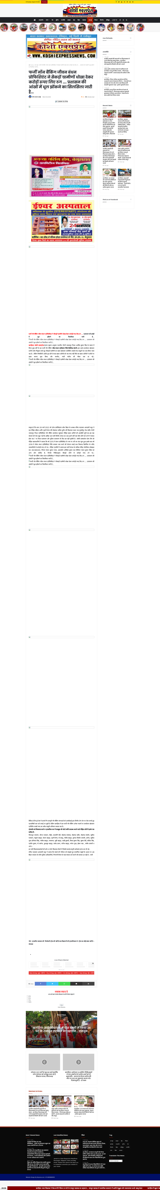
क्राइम (69, 20)
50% (29, 998)
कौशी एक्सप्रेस (35, 97)
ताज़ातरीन (41, 20)
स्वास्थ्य (84, 20)
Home (32, 65)
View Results (61, 1007)
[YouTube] (121, 2)
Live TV (114, 20)
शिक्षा (79, 20)
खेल (74, 20)
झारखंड (111, 1144)
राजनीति (63, 20)
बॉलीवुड (108, 20)
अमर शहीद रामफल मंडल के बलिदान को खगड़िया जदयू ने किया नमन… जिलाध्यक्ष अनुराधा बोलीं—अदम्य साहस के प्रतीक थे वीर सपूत (60, 1112)
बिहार (117, 1147)
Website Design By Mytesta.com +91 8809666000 (40, 1177)
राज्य (47, 20)
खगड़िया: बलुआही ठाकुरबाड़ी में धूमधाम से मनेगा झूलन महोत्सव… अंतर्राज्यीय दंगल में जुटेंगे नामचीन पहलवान (124, 182)
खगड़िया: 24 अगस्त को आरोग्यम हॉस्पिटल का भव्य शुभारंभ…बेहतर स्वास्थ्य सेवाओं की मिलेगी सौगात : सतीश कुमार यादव (84, 1111)
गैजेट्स (96, 20)
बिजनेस (102, 20)
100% (29, 1002)
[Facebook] (116, 2)
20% (29, 996)
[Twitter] (119, 2)
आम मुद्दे (90, 20)
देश (52, 20)
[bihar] (80, 10)
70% (29, 1000)
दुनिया (57, 20)
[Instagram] (124, 2)
